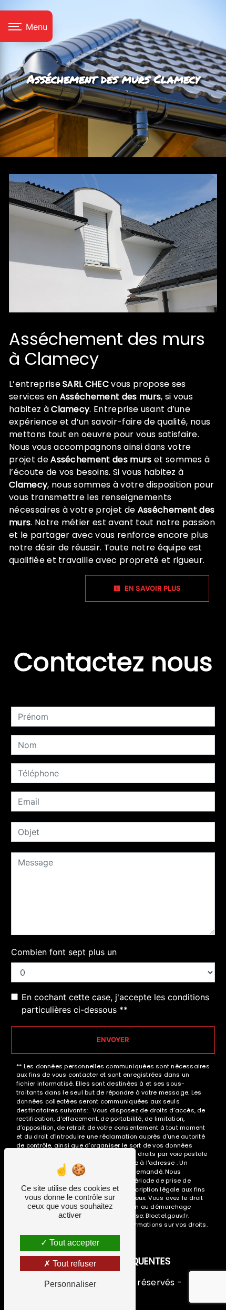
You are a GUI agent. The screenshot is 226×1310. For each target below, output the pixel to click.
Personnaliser (70, 1284)
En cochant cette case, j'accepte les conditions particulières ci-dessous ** (115, 1003)
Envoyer (113, 1039)
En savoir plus (152, 588)
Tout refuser (73, 1263)
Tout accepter (73, 1242)
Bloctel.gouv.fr (167, 1215)
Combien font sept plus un (64, 952)
